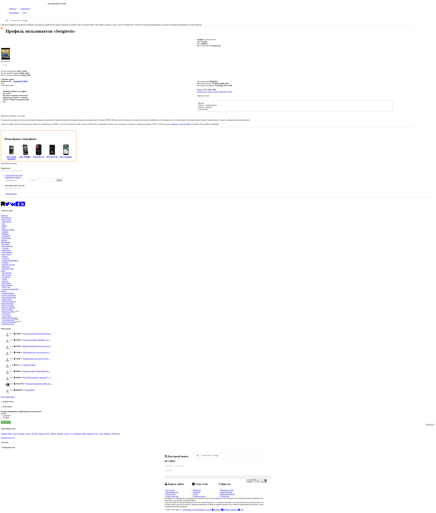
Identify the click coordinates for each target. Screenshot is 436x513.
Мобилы (5, 234)
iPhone (4, 226)
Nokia (84, 434)
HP (32, 434)
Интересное (6, 217)
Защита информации (10, 260)
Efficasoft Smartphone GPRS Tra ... (39, 384)
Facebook (21, 434)
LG (72, 434)
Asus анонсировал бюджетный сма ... (37, 334)
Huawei (42, 434)
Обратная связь (8, 324)
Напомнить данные (13, 177)
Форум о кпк (170, 494)
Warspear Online (29, 365)
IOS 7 (48, 434)
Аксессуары (6, 219)
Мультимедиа (7, 246)
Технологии (6, 222)
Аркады (5, 281)
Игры (3, 271)
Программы (5, 242)
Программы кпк (171, 492)
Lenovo (67, 434)
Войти (59, 180)
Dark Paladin (29, 390)
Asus (15, 434)
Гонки (4, 279)
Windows (107, 434)
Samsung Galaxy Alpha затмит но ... (36, 371)
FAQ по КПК (7, 310)
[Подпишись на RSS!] (22, 205)
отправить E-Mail (20, 81)
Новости (4, 215)
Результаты (430, 424)
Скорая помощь (8, 293)
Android (5, 232)
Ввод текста (6, 254)
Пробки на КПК (8, 312)
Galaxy (28, 434)
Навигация (6, 250)
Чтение (5, 256)
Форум (3, 291)
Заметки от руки (8, 265)
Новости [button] (12, 9)
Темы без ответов (9, 301)
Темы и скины (6, 285)
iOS (3, 224)
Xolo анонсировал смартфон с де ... (36, 340)
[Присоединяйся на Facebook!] (18, 205)
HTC (36, 434)
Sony (96, 434)
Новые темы (7, 299)
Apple (10, 434)
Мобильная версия (227, 494)
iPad (3, 228)
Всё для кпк (170, 490)
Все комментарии (8, 397)
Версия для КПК (8, 308)
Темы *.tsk (6, 287)
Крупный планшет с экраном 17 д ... (37, 377)
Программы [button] (14, 13)
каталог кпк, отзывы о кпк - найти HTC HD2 (214, 92)
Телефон (5, 262)
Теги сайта (6, 314)
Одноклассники (199, 496)
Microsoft (77, 434)
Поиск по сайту (8, 306)
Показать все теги (8, 438)
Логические (6, 273)
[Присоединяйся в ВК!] (13, 205)
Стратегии (6, 277)
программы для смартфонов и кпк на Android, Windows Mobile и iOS (213, 510)
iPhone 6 (60, 434)
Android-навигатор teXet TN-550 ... (36, 359)
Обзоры (4, 240)
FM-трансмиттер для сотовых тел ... (37, 352)
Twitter (195, 494)
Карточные (6, 283)
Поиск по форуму (9, 295)
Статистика (6, 316)
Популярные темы (9, 297)
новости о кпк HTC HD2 (180, 124)
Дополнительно (7, 303)
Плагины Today (8, 269)
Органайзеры (7, 252)
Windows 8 (116, 434)
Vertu (101, 434)
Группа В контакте (9, 322)
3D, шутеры (6, 275)
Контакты (6, 267)
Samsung (90, 434)
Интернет (6, 244)
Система (5, 248)
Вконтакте (197, 490)
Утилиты (5, 258)
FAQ (24, 13)
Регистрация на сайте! (14, 175)
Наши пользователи (9, 318)
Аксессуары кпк (171, 496)
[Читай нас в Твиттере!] (7, 205)
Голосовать (6, 422)
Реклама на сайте (227, 490)
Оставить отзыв (8, 320)
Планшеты (6, 236)
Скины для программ (10, 289)
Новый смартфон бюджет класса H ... (37, 346)
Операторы (6, 238)
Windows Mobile (8, 230)
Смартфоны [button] (25, 9)
